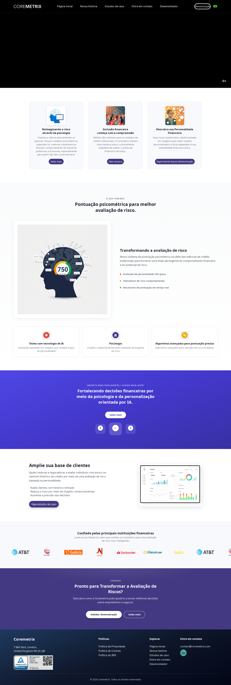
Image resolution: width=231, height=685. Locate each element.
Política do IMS (107, 655)
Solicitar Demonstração (104, 614)
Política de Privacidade (112, 646)
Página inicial (65, 6)
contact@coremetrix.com (195, 646)
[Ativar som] (224, 81)
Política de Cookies (110, 651)
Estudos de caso (114, 6)
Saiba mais (56, 161)
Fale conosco (115, 161)
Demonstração (202, 6)
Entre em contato (142, 6)
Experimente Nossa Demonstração (175, 161)
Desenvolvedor (169, 6)
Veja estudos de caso (43, 504)
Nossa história (88, 6)
